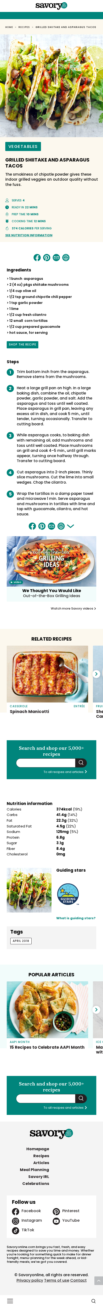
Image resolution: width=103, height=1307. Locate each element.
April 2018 (21, 941)
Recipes (24, 27)
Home (9, 27)
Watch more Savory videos (72, 608)
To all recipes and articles (64, 772)
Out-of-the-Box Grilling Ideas (51, 596)
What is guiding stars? (76, 918)
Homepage (37, 1149)
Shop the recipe (22, 345)
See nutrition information (28, 235)
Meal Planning (34, 1169)
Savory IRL (38, 1176)
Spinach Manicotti (29, 711)
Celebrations (35, 1183)
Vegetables (23, 146)
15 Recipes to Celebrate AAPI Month (47, 1047)
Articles (41, 1163)
